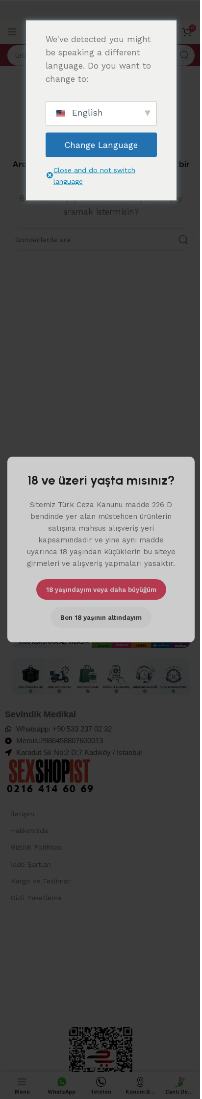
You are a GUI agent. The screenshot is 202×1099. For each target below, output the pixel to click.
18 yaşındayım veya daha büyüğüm (101, 589)
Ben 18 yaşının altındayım (101, 617)
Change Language (101, 144)
